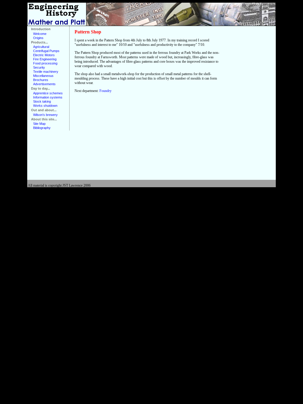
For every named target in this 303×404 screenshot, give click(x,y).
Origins (38, 38)
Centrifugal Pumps (46, 51)
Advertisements (44, 84)
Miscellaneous (43, 75)
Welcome (39, 33)
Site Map (39, 123)
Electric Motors (44, 55)
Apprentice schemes (48, 93)
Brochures (40, 80)
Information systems (47, 97)
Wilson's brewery (45, 115)
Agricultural (41, 47)
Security (39, 67)
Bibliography (42, 128)
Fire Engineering (45, 59)
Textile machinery (45, 71)
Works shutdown (45, 105)
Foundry (105, 91)
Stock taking (42, 101)
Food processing (45, 63)
